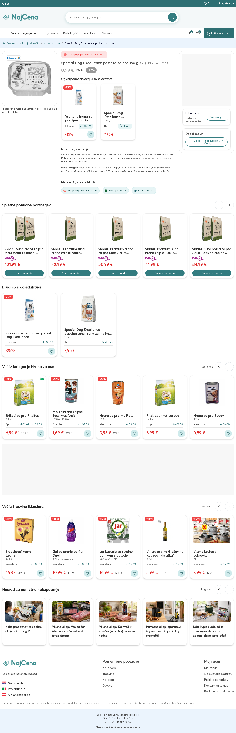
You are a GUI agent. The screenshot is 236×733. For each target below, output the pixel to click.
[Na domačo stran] (19, 663)
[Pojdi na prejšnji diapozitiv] (219, 205)
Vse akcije (207, 366)
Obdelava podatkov (218, 674)
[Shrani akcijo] (90, 134)
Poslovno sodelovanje (219, 691)
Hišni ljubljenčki (29, 43)
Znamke (87, 33)
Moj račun (210, 668)
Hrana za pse (52, 43)
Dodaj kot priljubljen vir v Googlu (208, 142)
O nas (5, 3)
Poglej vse (207, 589)
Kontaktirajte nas (216, 685)
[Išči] (172, 17)
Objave (105, 33)
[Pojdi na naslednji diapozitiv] (229, 205)
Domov (10, 43)
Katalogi (69, 33)
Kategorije (21, 33)
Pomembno (223, 33)
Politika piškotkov (216, 679)
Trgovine (50, 33)
